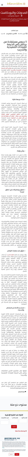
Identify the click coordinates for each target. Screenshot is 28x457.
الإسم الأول (24, 418)
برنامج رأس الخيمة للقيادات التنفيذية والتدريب (14, 69)
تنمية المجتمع (21, 392)
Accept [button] (17, 454)
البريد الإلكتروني (10, 34)
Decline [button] (11, 454)
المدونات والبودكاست (13, 16)
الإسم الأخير (15, 418)
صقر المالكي (14, 31)
